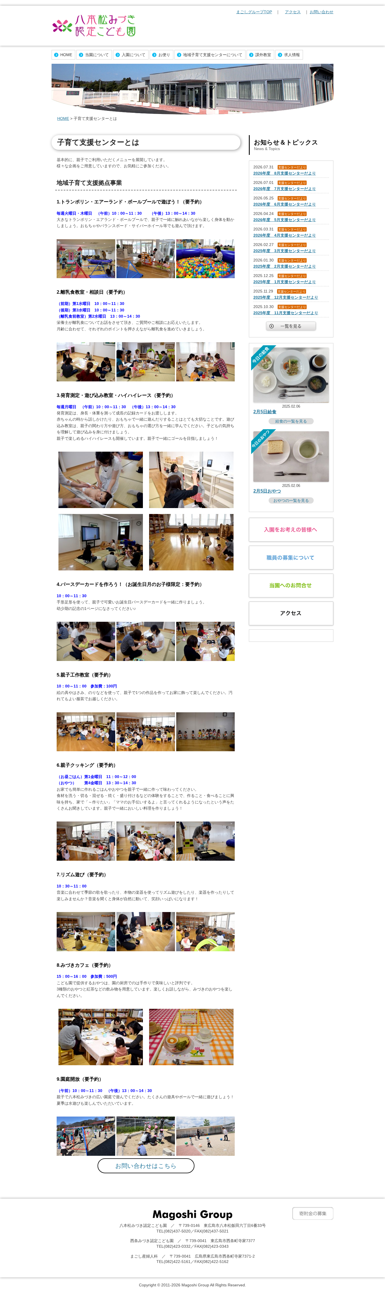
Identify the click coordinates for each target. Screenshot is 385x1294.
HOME (66, 54)
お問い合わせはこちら (146, 1166)
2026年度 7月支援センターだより (284, 188)
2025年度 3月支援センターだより (284, 251)
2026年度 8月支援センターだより (284, 173)
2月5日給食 (264, 411)
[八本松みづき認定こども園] (94, 26)
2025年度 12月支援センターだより (285, 297)
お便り (164, 54)
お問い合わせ (321, 12)
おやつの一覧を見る (291, 500)
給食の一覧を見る (291, 421)
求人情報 (292, 54)
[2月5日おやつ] (291, 480)
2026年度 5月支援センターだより (284, 220)
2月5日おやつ (267, 491)
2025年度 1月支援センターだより (284, 282)
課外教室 (263, 54)
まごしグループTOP (254, 12)
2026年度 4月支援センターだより (284, 235)
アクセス (293, 12)
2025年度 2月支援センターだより (284, 266)
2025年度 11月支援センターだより (285, 313)
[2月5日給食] (291, 401)
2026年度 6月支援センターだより (284, 204)
